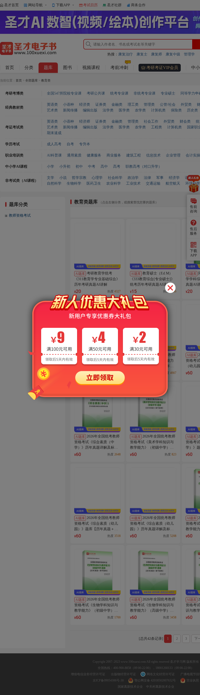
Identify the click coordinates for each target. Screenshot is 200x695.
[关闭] (170, 288)
